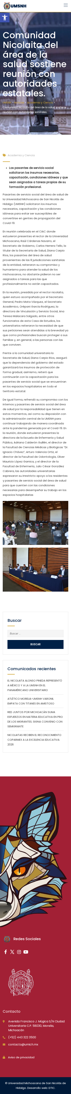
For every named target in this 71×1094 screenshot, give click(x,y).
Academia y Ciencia (21, 155)
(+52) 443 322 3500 (22, 1037)
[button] (4, 17)
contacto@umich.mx (23, 1044)
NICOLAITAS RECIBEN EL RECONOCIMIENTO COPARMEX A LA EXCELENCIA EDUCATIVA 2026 (34, 739)
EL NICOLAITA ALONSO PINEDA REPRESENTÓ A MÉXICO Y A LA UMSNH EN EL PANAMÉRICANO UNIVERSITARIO (34, 685)
